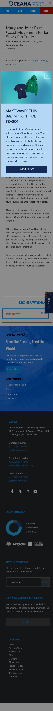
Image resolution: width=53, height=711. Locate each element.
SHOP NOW (26, 169)
